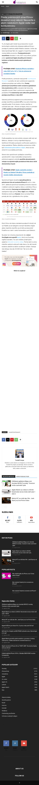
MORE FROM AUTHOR (22, 476)
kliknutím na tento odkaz (15, 242)
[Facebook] (3, 38)
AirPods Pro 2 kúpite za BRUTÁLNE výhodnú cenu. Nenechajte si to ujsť (19, 632)
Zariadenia (7, 14)
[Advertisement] (19, 350)
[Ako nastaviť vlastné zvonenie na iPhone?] (6, 592)
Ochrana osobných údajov (9, 716)
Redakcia (4, 711)
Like (8, 516)
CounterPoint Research (14, 432)
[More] (20, 38)
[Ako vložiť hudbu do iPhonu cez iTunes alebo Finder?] (6, 576)
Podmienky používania (8, 713)
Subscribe (31, 516)
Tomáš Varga (6, 32)
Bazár (3, 702)
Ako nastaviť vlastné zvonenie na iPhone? (24, 590)
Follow (19, 516)
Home (2, 6)
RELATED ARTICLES (8, 476)
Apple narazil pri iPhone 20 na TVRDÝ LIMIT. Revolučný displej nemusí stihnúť (19, 647)
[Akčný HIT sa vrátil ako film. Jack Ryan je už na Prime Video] (6, 500)
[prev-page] (3, 507)
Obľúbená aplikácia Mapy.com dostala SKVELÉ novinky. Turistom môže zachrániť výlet (23, 483)
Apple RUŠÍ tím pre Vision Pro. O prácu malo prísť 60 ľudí (17, 625)
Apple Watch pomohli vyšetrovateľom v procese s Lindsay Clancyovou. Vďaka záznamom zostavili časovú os (18, 639)
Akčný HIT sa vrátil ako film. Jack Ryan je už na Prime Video (18, 619)
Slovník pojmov (6, 700)
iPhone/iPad (14, 14)
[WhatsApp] (16, 38)
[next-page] (6, 507)
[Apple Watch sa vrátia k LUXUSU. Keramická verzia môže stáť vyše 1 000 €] (6, 492)
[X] (8, 38)
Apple (7, 6)
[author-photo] (19, 457)
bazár (19, 237)
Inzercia (4, 705)
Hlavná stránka (6, 697)
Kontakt (4, 708)
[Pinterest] (12, 38)
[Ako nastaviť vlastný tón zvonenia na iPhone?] (6, 584)
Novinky (20, 14)
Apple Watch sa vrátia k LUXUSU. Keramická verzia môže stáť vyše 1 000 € (23, 492)
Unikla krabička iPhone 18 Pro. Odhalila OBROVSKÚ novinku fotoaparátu (18, 654)
